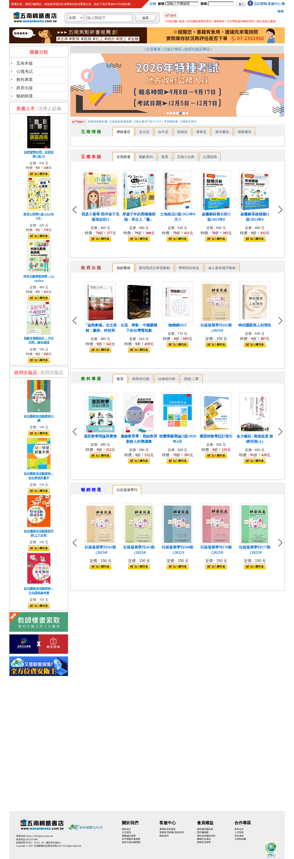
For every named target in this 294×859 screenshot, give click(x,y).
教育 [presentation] (164, 157)
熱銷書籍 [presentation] (123, 268)
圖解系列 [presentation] (146, 157)
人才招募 (239, 832)
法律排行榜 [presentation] (166, 379)
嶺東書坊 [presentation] (245, 132)
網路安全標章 (204, 842)
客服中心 (274, 4)
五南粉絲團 (240, 839)
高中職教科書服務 (131, 839)
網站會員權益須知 (206, 835)
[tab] (123, 131)
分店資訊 (126, 832)
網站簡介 (126, 829)
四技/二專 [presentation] (191, 379)
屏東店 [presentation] (201, 132)
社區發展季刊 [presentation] (127, 490)
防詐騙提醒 (203, 832)
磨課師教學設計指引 (216, 436)
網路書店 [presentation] (123, 132)
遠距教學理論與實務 (100, 436)
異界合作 (239, 829)
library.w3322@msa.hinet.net (39, 836)
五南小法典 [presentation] (185, 157)
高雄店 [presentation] (182, 132)
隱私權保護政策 (205, 829)
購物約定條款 (204, 839)
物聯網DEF (177, 325)
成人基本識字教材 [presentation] (222, 268)
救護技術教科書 (97, 121)
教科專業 (24, 79)
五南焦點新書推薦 (120, 121)
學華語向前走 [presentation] (189, 268)
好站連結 (239, 835)
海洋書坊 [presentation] (222, 132)
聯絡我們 (164, 835)
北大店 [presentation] (144, 132)
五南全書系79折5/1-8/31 (148, 121)
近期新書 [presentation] (123, 157)
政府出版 (24, 88)
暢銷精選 (24, 96)
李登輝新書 (171, 121)
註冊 (153, 4)
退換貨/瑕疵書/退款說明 (171, 832)
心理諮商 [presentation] (210, 157)
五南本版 (24, 63)
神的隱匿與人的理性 (254, 325)
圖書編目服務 (129, 835)
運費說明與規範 (167, 829)
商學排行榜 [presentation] (140, 379)
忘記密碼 (260, 4)
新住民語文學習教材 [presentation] (154, 268)
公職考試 (24, 71)
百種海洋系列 (188, 121)
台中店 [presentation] (163, 132)
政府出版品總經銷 (131, 842)
